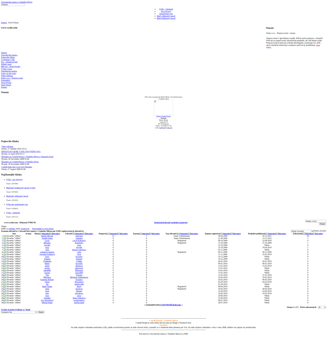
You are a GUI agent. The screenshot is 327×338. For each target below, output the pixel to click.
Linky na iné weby (8, 73)
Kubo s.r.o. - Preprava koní (12, 78)
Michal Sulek (47, 302)
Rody (79, 286)
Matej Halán (47, 286)
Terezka (79, 275)
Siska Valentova (79, 298)
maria (47, 266)
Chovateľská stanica (9, 55)
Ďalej (173, 305)
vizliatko (47, 298)
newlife (47, 245)
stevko (47, 268)
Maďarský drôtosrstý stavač (17, 196)
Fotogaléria (5, 80)
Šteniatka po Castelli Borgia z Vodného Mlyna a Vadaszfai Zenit (27, 157)
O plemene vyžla (8, 60)
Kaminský (79, 243)
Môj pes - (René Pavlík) (10, 66)
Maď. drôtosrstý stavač (166, 16)
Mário (47, 263)
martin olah (79, 284)
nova (79, 296)
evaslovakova (79, 300)
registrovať (25, 229)
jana (47, 293)
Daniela (47, 259)
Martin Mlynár (47, 236)
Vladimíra (47, 261)
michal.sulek (79, 302)
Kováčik (79, 263)
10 (170, 305)
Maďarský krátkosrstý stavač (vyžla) (20, 188)
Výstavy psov (6, 69)
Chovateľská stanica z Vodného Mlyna (16, 2)
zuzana (47, 273)
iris (47, 284)
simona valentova (79, 250)
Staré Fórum (6, 85)
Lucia (47, 240)
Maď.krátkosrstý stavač (166, 18)
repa (47, 296)
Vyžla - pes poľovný (14, 179)
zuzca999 (79, 273)
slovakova (79, 293)
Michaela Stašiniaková (79, 277)
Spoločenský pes (166, 14)
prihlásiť (12, 229)
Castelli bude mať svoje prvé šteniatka (16, 167)
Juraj (47, 257)
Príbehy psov (6, 64)
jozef (47, 291)
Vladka (79, 261)
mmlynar (79, 236)
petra (47, 289)
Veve (79, 254)
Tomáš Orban (47, 238)
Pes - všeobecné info (9, 62)
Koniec (178, 305)
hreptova (79, 289)
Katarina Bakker (47, 280)
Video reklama (7, 76)
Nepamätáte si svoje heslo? (43, 229)
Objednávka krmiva (9, 71)
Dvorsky (79, 257)
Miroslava (79, 270)
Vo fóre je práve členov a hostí (15, 310)
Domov (4, 23)
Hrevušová (79, 282)
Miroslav (47, 243)
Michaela (47, 277)
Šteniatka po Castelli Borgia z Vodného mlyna (20, 162)
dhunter (79, 291)
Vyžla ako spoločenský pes (17, 204)
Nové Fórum (6, 83)
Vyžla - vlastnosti (166, 9)
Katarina (79, 280)
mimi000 (47, 270)
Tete (47, 275)
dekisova (79, 266)
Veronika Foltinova (47, 254)
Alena (47, 282)
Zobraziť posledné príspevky (175, 222)
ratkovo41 (79, 268)
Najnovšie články (8, 57)
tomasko (79, 238)
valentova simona (47, 252)
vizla (47, 250)
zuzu (79, 245)
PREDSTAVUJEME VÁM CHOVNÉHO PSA (21, 151)
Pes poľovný (166, 11)
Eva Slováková (47, 300)
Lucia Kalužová (79, 240)
